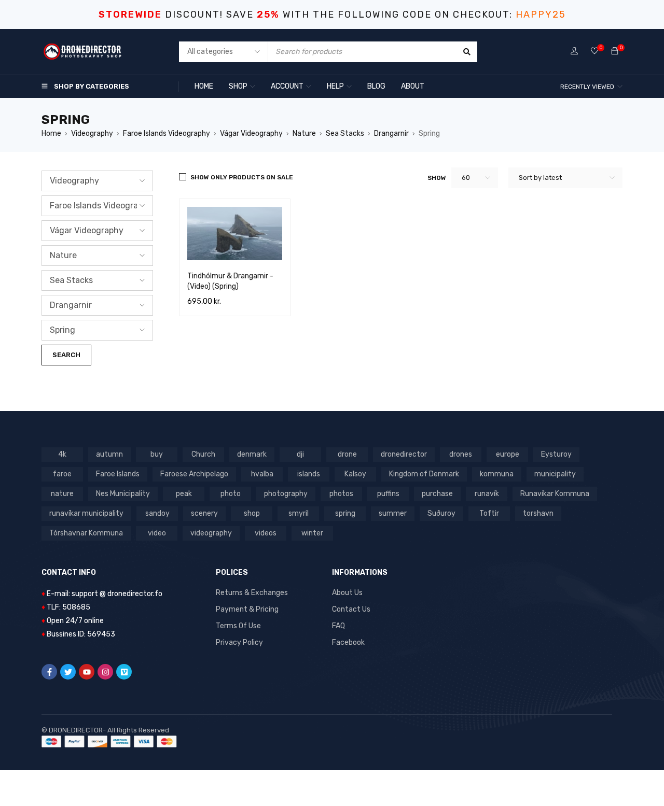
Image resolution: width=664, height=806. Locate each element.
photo (230, 493)
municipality (555, 474)
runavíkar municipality (86, 513)
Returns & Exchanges (252, 592)
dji (300, 454)
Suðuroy (441, 513)
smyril (298, 513)
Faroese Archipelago (194, 474)
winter (312, 533)
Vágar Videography (251, 133)
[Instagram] (105, 672)
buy (156, 454)
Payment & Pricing (247, 609)
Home (51, 133)
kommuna (497, 474)
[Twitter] (68, 672)
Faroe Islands (118, 474)
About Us (347, 592)
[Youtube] (86, 672)
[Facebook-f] (49, 672)
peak (184, 493)
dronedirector (404, 454)
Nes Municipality (123, 493)
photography (286, 493)
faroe (62, 474)
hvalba (262, 474)
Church (203, 454)
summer (393, 513)
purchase (437, 493)
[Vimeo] (124, 672)
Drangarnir (391, 133)
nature (62, 493)
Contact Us (351, 609)
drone (347, 454)
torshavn (538, 513)
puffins (388, 493)
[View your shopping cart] (614, 51)
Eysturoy (556, 454)
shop (252, 513)
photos (341, 493)
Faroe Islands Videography (166, 133)
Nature (304, 133)
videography (211, 533)
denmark (252, 454)
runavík (487, 493)
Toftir (489, 513)
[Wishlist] (594, 51)
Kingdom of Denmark (424, 474)
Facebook (348, 642)
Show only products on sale (241, 177)
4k (62, 454)
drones (460, 454)
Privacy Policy (239, 642)
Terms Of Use (238, 625)
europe (507, 454)
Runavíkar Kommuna (554, 493)
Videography (92, 133)
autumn (109, 454)
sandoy (157, 513)
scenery (204, 513)
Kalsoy (355, 474)
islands (308, 474)
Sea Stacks (345, 133)
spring (345, 513)
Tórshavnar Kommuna (86, 533)
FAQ (338, 625)
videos (265, 533)
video (157, 533)
